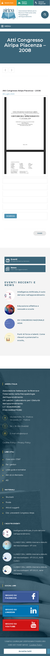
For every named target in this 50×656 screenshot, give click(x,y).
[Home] (18, 18)
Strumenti (10, 497)
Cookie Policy (9, 442)
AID (7, 480)
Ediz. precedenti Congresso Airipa (20, 513)
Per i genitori (11, 464)
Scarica (10, 216)
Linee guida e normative (16, 470)
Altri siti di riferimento (14, 475)
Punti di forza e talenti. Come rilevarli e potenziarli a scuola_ (31, 337)
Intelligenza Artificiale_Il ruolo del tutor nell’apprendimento (31, 293)
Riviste (8, 502)
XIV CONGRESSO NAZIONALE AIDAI (30, 321)
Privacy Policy (24, 442)
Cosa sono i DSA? (13, 459)
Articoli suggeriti (12, 508)
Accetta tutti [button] (25, 651)
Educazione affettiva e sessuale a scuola (28, 307)
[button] (7, 26)
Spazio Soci (9, 3)
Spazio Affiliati (24, 2)
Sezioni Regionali (42, 2)
